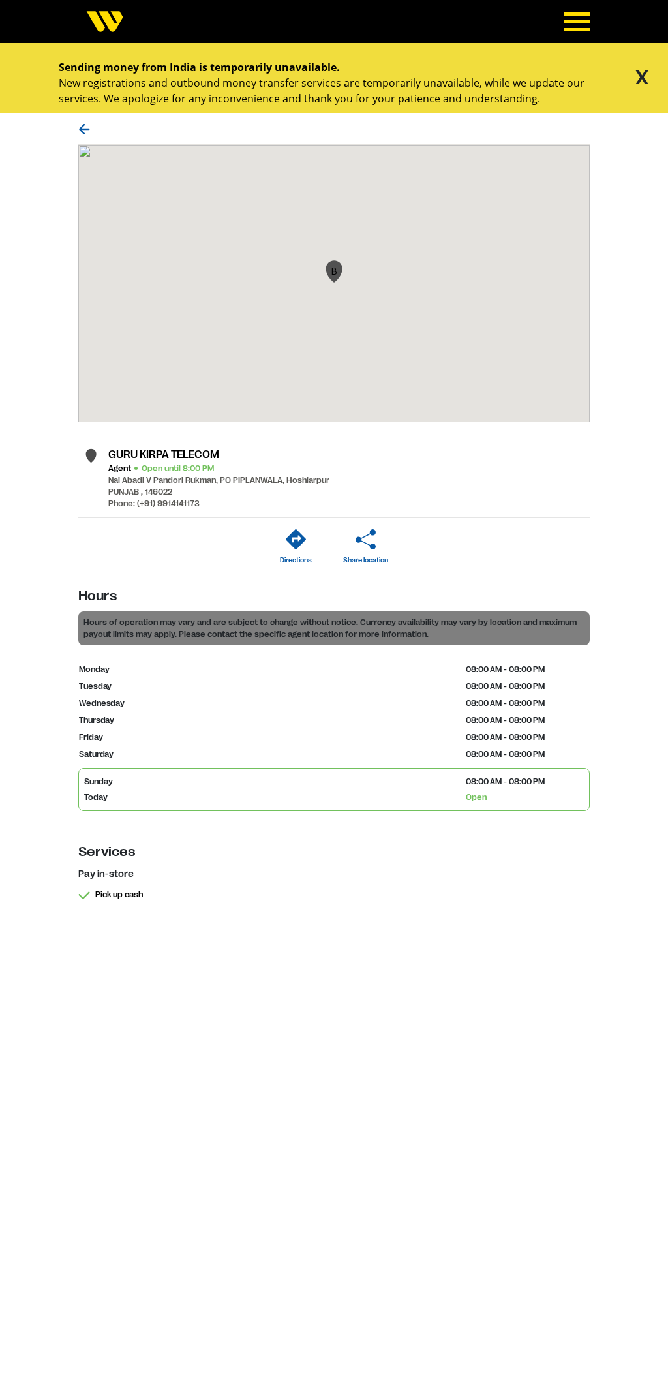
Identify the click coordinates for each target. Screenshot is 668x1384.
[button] (334, 271)
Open (476, 797)
